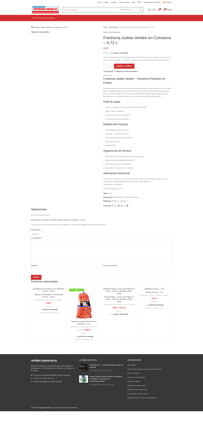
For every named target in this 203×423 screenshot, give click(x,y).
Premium (115, 201)
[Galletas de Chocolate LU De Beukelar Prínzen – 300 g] (48, 290)
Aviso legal (131, 365)
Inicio (105, 27)
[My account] (149, 9)
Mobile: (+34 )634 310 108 (44, 378)
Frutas (95, 327)
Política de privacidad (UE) (137, 390)
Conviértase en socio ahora (137, 394)
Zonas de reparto (133, 381)
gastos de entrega (120, 53)
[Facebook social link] (112, 205)
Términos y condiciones (136, 377)
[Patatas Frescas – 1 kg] (154, 289)
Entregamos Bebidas (44, 408)
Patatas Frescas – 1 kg (154, 292)
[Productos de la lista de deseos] (154, 9)
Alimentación (113, 27)
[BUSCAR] (140, 10)
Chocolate (131, 304)
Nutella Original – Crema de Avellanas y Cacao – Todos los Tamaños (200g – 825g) (119, 299)
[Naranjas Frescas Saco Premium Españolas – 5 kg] (84, 303)
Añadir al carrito (124, 66)
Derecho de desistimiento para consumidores (144, 369)
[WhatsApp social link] (124, 205)
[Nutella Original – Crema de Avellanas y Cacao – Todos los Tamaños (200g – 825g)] (119, 291)
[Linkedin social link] (121, 205)
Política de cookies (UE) (136, 385)
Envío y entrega (133, 373)
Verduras (166, 295)
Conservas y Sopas (131, 197)
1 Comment (108, 370)
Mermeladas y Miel (120, 304)
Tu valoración (36, 238)
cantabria (123, 201)
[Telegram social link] (127, 205)
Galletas (59, 300)
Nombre (34, 265)
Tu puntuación (36, 230)
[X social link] (115, 205)
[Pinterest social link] (118, 205)
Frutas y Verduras (86, 327)
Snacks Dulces (50, 300)
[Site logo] (45, 10)
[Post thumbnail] (83, 368)
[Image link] (44, 360)
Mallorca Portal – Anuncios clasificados (141, 398)
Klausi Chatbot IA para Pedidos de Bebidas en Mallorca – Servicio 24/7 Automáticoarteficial (106, 379)
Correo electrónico (110, 265)
